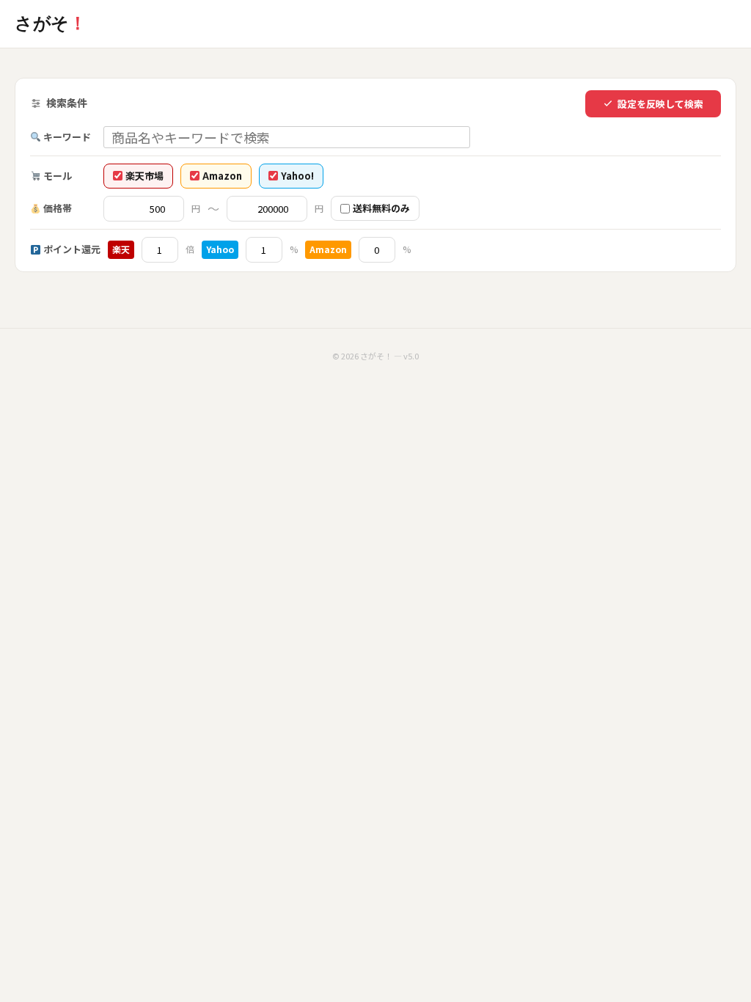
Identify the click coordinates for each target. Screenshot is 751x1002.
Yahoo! (297, 176)
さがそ (50, 23)
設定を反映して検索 (660, 104)
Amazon (222, 176)
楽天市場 (144, 176)
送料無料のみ (381, 208)
